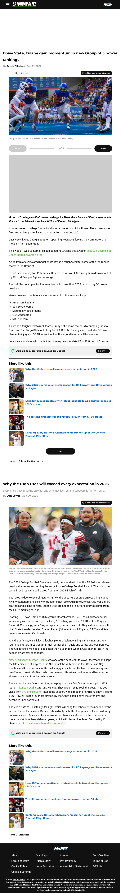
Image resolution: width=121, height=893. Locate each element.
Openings (41, 855)
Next (103, 148)
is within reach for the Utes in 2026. (46, 723)
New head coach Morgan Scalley (28, 659)
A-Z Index (98, 866)
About (14, 855)
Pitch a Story (43, 860)
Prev (17, 148)
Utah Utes (23, 834)
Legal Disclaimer (45, 866)
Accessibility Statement (74, 866)
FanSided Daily (20, 860)
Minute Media (19, 879)
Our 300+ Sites (101, 855)
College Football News (30, 461)
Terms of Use (100, 860)
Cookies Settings (21, 871)
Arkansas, (22, 687)
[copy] (27, 73)
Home (12, 461)
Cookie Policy (19, 866)
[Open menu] (7, 4)
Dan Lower (13, 495)
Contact (64, 855)
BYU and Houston (32, 691)
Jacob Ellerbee (16, 66)
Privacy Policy (68, 860)
